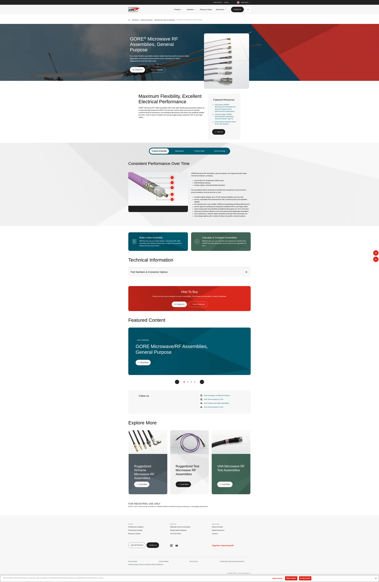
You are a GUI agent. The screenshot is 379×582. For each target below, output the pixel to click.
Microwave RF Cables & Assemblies (164, 20)
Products (177, 9)
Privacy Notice (132, 561)
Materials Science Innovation (180, 527)
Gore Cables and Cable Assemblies (216, 403)
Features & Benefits (159, 151)
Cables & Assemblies (147, 20)
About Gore (220, 9)
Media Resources (218, 530)
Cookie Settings (164, 561)
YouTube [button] (176, 545)
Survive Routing (219, 151)
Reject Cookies (291, 578)
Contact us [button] (153, 545)
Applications (179, 151)
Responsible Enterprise (178, 530)
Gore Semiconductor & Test (213, 399)
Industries (190, 9)
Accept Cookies (305, 578)
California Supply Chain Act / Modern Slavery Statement (145, 564)
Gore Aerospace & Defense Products (217, 395)
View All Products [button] (137, 545)
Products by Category (135, 527)
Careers (226, 2)
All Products (135, 20)
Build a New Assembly (151, 237)
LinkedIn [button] (171, 545)
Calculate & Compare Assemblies (219, 237)
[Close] (376, 578)
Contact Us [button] (237, 9)
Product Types (200, 151)
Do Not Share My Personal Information (232, 561)
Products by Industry (135, 530)
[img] (158, 189)
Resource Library (206, 9)
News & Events (218, 2)
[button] (248, 9)
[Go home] (129, 20)
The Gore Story (175, 533)
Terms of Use (194, 561)
